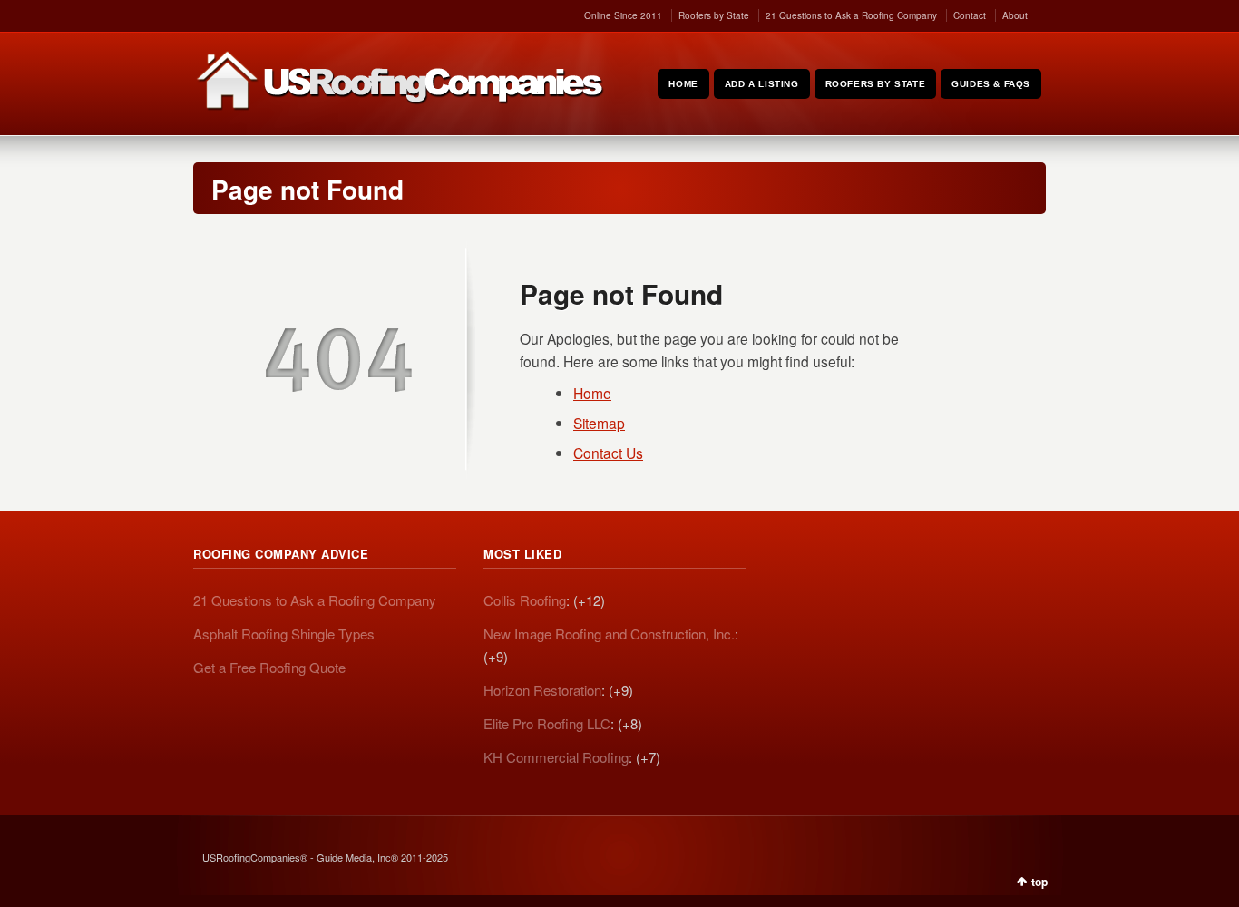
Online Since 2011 (623, 15)
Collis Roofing (524, 600)
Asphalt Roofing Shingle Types (284, 633)
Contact (969, 15)
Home (592, 393)
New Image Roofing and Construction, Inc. (609, 633)
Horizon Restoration (542, 689)
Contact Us (608, 453)
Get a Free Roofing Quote (269, 667)
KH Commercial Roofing (556, 756)
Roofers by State (713, 15)
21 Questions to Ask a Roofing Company (851, 15)
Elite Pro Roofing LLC (546, 723)
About (1015, 15)
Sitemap (599, 423)
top (1039, 881)
